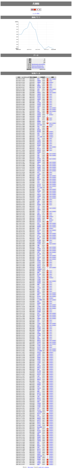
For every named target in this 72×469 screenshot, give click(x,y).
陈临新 (39, 167)
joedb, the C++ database (44, 467)
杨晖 (38, 259)
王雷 (38, 189)
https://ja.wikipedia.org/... (38, 66)
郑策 (38, 90)
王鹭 (38, 128)
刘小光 (39, 184)
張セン (39, 298)
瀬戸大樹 (39, 124)
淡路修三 (39, 269)
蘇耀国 (39, 121)
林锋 (38, 157)
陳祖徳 (39, 129)
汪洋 (38, 146)
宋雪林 (39, 270)
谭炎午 (39, 293)
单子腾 (39, 87)
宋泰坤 (39, 114)
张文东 (39, 170)
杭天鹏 (39, 240)
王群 (38, 316)
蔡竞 (38, 79)
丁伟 (38, 192)
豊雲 (38, 291)
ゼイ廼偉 (39, 299)
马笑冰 (39, 97)
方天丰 (39, 262)
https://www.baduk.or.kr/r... (38, 67)
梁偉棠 (39, 145)
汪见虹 (39, 140)
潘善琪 (39, 116)
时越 (38, 111)
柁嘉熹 (39, 112)
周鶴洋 (39, 162)
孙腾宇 (39, 99)
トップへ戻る (36, 13)
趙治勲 (39, 267)
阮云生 (39, 296)
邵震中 (39, 218)
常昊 (38, 223)
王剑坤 (39, 403)
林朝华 (39, 150)
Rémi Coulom (30, 467)
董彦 (38, 177)
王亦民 (39, 405)
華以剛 (39, 131)
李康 (38, 135)
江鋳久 (39, 461)
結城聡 (39, 457)
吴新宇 (39, 106)
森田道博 (39, 456)
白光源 (39, 102)
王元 (38, 211)
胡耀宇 (39, 209)
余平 (38, 172)
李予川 (39, 423)
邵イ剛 (39, 236)
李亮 (38, 197)
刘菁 (38, 208)
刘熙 (38, 153)
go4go (54, 79)
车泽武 (39, 425)
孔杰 (38, 180)
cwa (51, 79)
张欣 (38, 126)
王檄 (38, 84)
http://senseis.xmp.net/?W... (38, 64)
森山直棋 (39, 427)
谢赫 (38, 175)
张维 (38, 89)
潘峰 (38, 118)
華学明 (39, 160)
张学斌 (39, 104)
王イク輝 (39, 136)
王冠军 (39, 243)
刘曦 (38, 101)
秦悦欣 (39, 96)
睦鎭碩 (39, 152)
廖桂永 (39, 214)
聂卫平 (39, 186)
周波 (38, 155)
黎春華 (39, 226)
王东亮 (39, 248)
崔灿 (38, 107)
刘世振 (39, 196)
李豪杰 (39, 80)
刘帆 (38, 245)
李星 (38, 447)
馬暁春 (39, 141)
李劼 (38, 133)
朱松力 (39, 194)
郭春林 (39, 459)
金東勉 (39, 242)
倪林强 (39, 440)
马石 (38, 386)
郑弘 (38, 163)
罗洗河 (39, 158)
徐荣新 (39, 462)
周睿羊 (39, 92)
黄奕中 (39, 123)
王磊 (38, 109)
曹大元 (39, 143)
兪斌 (38, 238)
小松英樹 (39, 411)
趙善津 (39, 219)
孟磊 (38, 119)
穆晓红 (39, 85)
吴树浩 (39, 94)
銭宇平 (39, 355)
